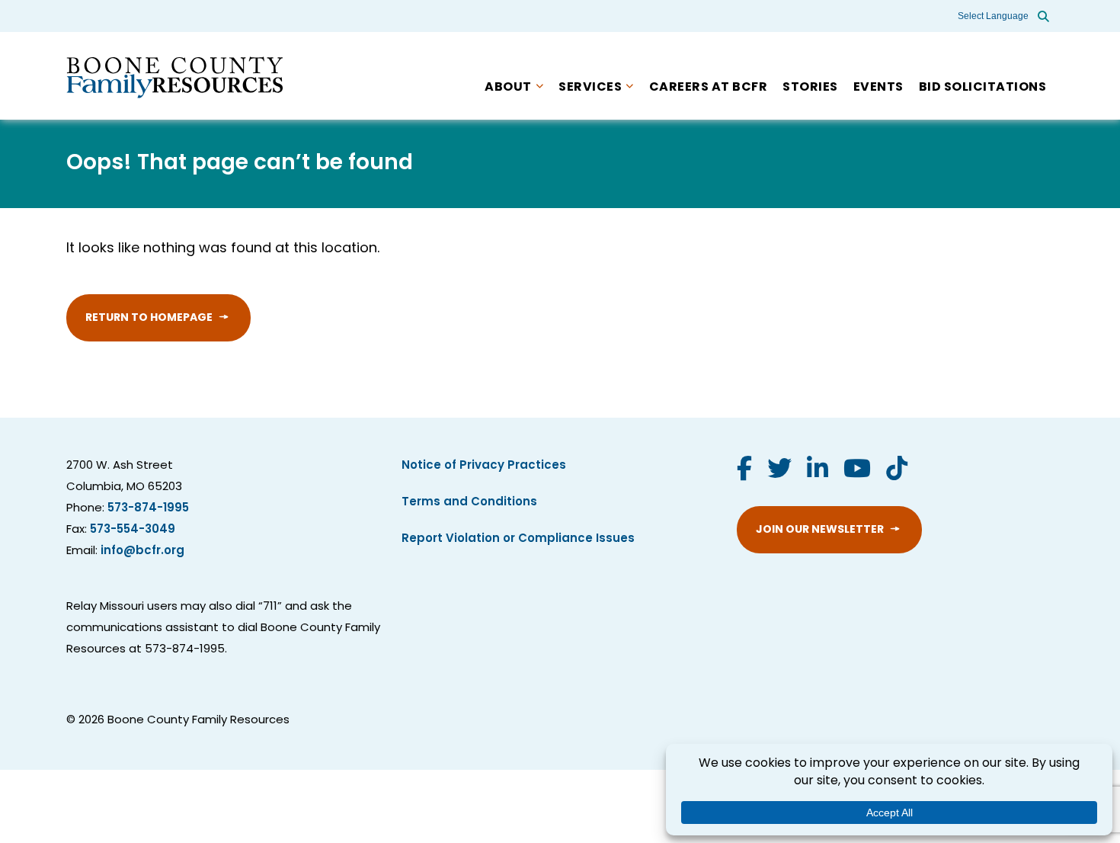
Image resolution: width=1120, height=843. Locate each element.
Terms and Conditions (469, 502)
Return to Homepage (149, 318)
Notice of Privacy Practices (484, 466)
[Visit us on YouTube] (857, 471)
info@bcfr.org (142, 551)
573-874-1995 (148, 508)
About (508, 88)
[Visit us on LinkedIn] (817, 471)
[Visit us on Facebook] (744, 471)
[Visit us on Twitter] (779, 471)
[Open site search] (1043, 16)
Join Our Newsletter (820, 530)
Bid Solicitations (983, 88)
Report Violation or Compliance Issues (518, 539)
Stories (810, 88)
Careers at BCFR (708, 88)
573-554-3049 (132, 530)
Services (590, 88)
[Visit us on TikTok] (896, 471)
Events (878, 88)
